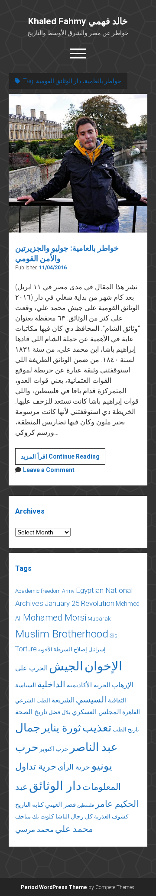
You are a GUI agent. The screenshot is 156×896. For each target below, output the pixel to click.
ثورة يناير (61, 728)
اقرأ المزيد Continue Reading (63, 459)
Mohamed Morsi (54, 617)
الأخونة (45, 650)
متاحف (23, 816)
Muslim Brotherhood (61, 634)
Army (68, 591)
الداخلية (51, 684)
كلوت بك (43, 816)
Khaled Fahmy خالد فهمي (78, 21)
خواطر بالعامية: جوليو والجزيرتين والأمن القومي (78, 163)
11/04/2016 (53, 268)
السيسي (91, 699)
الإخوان (103, 666)
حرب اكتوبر (53, 748)
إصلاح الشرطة (70, 649)
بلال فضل (60, 712)
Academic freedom (38, 591)
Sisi (114, 635)
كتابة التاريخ (29, 804)
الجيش (66, 666)
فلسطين (85, 805)
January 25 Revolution (79, 603)
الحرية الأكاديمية (88, 685)
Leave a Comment (49, 469)
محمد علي (74, 829)
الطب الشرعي (32, 700)
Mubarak (99, 618)
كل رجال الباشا (74, 816)
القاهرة (131, 711)
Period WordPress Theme (54, 887)
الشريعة (63, 700)
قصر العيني (60, 805)
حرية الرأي (74, 767)
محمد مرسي (34, 829)
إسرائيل (96, 650)
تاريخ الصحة (31, 712)
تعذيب (96, 727)
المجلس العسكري (96, 712)
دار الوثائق (55, 786)
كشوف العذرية (111, 816)
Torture (26, 649)
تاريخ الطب (126, 729)
